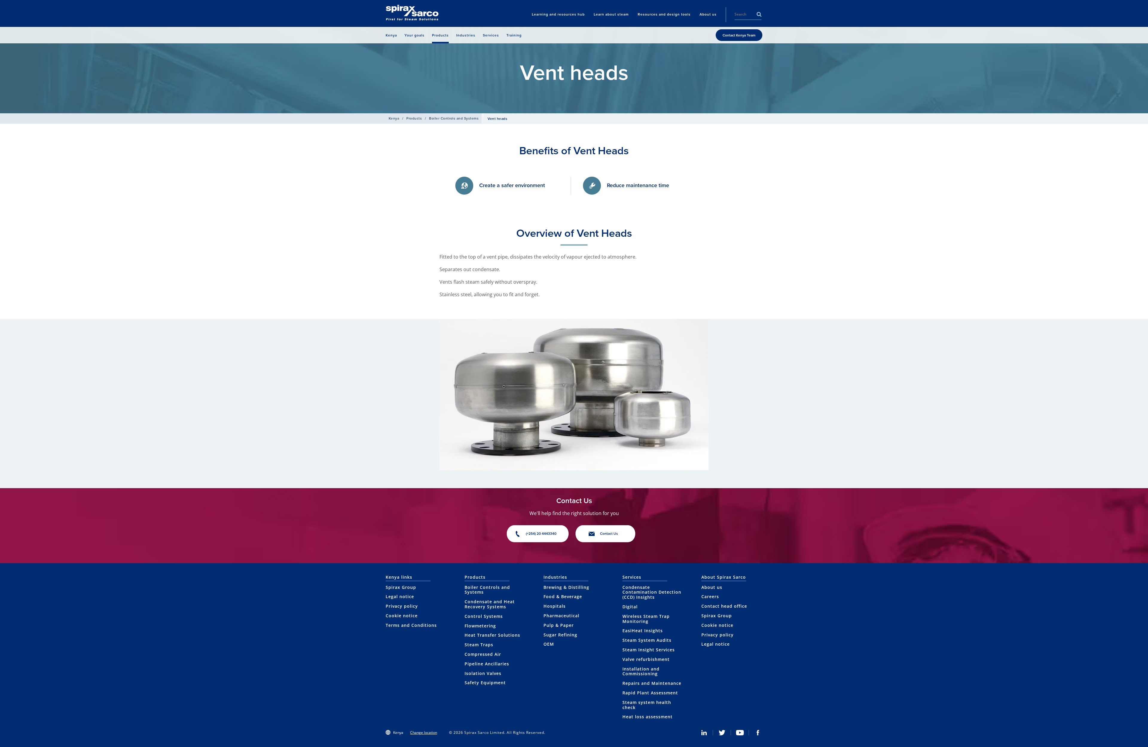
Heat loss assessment (647, 716)
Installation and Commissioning (641, 671)
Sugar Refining (560, 635)
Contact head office (724, 606)
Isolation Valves (483, 673)
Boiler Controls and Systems (454, 118)
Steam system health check (646, 704)
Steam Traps (479, 644)
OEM (549, 644)
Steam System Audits (646, 640)
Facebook (757, 732)
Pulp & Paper (559, 625)
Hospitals (555, 606)
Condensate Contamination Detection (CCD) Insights (651, 592)
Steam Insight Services (648, 650)
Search (759, 14)
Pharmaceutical (561, 615)
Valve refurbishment (646, 659)
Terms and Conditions (411, 625)
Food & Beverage (563, 596)
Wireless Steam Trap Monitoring (646, 618)
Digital (630, 606)
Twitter (722, 732)
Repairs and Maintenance (651, 683)
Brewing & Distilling (566, 587)
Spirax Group (401, 587)
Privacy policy (402, 606)
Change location (423, 732)
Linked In (704, 732)
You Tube (739, 732)
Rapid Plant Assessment (650, 693)
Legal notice (400, 596)
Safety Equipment (485, 682)
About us (711, 587)
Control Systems (484, 616)
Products (414, 118)
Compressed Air (483, 654)
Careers (710, 596)
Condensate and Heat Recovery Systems (490, 604)
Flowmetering (480, 626)
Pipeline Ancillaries (487, 664)
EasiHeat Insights (642, 630)
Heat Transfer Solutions (492, 635)
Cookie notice (402, 615)
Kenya (394, 118)
